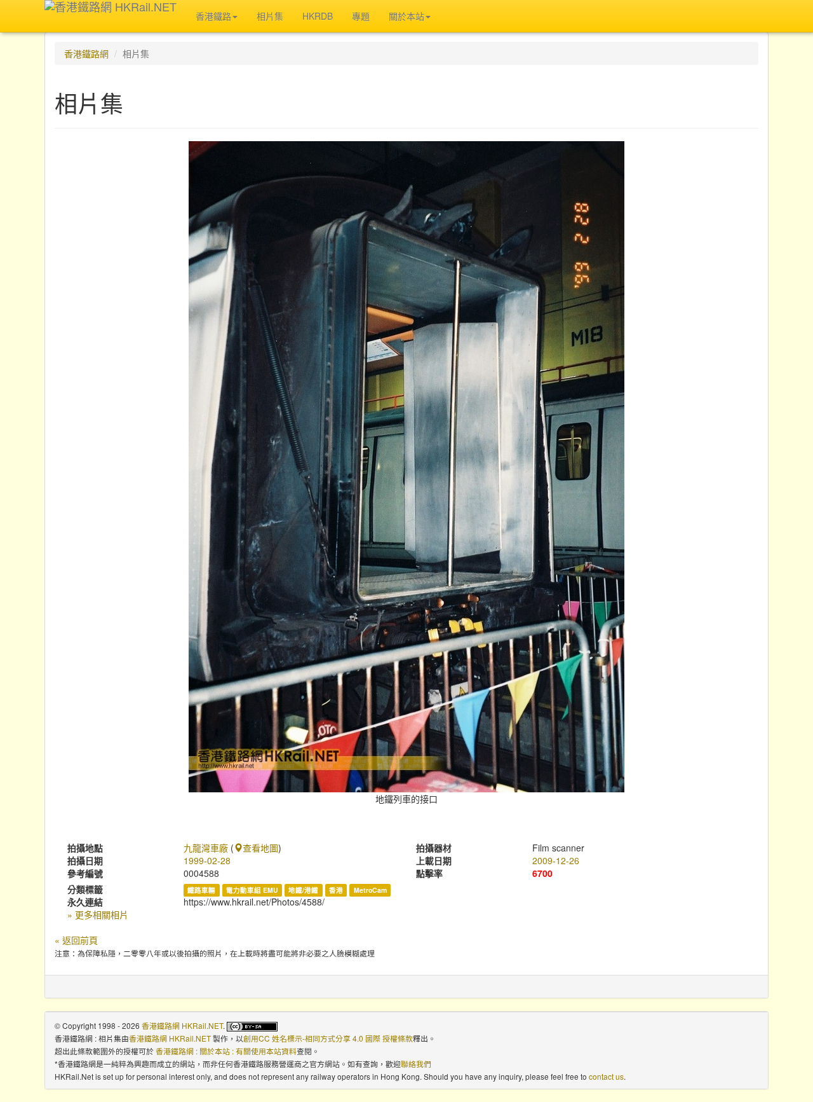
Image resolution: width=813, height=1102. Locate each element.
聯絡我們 (416, 1063)
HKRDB (317, 16)
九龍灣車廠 (206, 847)
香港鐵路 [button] (213, 16)
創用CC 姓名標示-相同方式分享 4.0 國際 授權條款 (328, 1038)
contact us (606, 1076)
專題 (361, 16)
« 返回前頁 (76, 939)
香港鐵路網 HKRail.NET (182, 1025)
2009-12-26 (555, 860)
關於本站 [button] (406, 16)
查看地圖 (260, 847)
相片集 (270, 16)
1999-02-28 (207, 860)
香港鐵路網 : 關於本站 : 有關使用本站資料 (226, 1050)
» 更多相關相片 (97, 914)
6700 (542, 873)
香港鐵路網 (86, 53)
